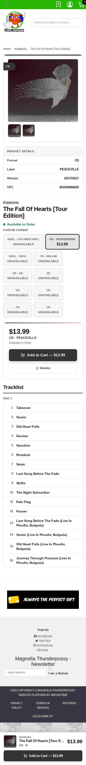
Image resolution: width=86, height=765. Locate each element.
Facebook (44, 636)
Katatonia (21, 49)
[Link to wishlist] (58, 5)
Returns (69, 703)
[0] (81, 5)
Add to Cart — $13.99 (46, 355)
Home (7, 49)
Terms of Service (43, 705)
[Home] (14, 22)
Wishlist (45, 368)
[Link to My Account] (70, 5)
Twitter (44, 641)
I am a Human (58, 673)
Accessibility (43, 716)
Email (44, 650)
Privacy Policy (17, 705)
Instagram (44, 645)
